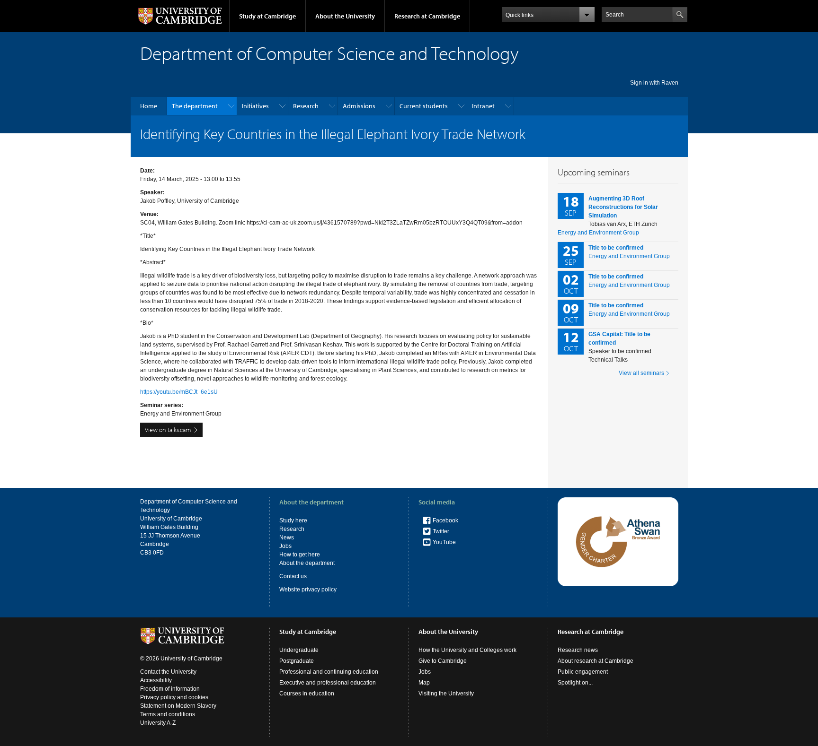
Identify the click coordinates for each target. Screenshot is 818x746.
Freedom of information (170, 688)
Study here (293, 520)
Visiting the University (446, 693)
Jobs (285, 546)
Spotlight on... (575, 682)
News (286, 537)
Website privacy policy (308, 589)
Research (306, 106)
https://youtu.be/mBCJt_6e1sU (179, 392)
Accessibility (156, 680)
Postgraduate (296, 661)
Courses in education (306, 693)
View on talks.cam (168, 429)
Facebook (445, 520)
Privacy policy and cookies (174, 697)
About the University (345, 16)
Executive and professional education (327, 682)
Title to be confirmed (615, 247)
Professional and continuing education (328, 671)
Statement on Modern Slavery (178, 706)
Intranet (483, 106)
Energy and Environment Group (598, 232)
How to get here (299, 554)
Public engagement (583, 671)
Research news (578, 650)
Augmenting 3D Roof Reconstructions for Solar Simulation (623, 207)
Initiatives (255, 106)
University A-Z (158, 723)
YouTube (444, 542)
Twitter (441, 531)
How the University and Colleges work (467, 650)
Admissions (359, 106)
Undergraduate (299, 650)
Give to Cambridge (442, 661)
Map (424, 682)
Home (148, 106)
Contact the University (168, 671)
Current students (424, 106)
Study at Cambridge (267, 16)
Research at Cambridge (427, 16)
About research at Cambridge (595, 661)
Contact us (293, 576)
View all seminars (641, 373)
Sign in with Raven (654, 82)
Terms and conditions (167, 714)
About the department (307, 563)
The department (195, 106)
